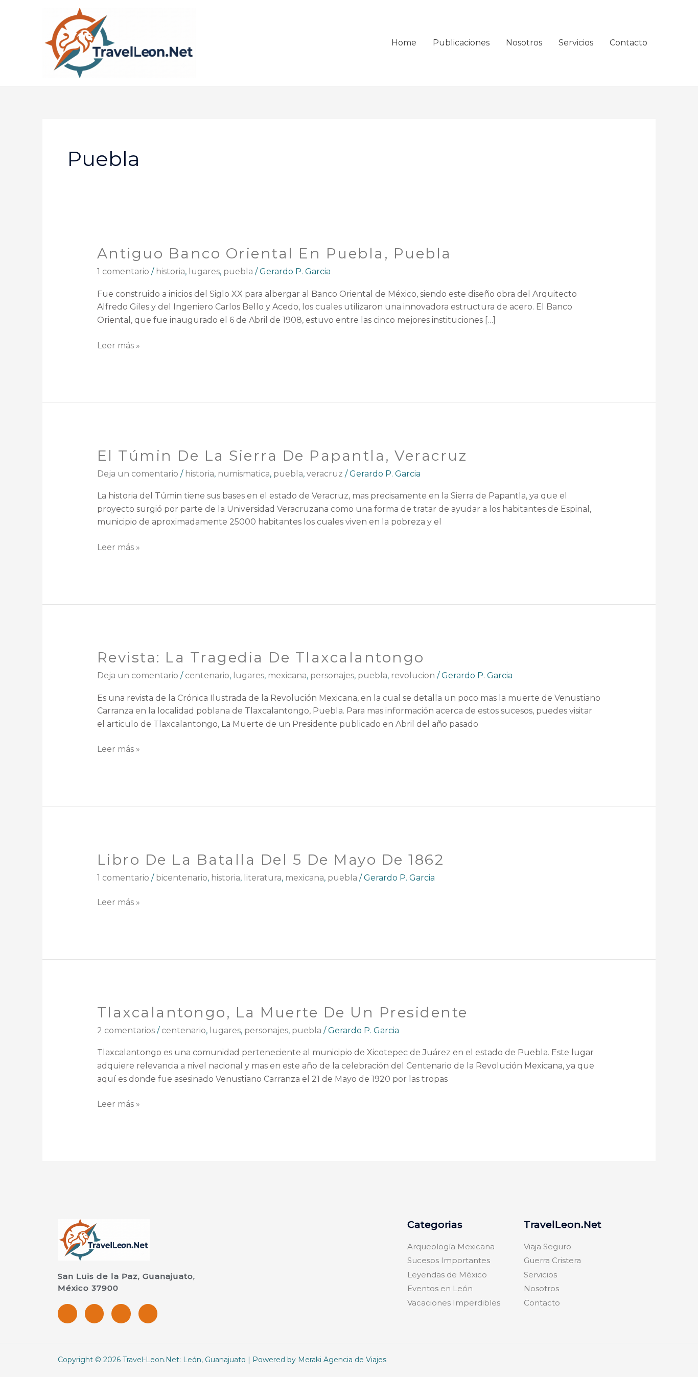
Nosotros (524, 43)
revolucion (413, 675)
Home (403, 43)
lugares (204, 271)
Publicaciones (461, 43)
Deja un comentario (137, 474)
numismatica (244, 474)
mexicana (287, 675)
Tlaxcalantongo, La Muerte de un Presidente (282, 1012)
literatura (263, 878)
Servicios (576, 43)
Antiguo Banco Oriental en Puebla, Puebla (274, 253)
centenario (207, 675)
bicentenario (181, 878)
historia (170, 271)
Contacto (628, 43)
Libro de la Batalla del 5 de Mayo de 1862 (271, 859)
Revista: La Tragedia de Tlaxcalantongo (261, 657)
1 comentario (123, 271)
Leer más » (118, 344)
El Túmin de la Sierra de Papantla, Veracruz (282, 455)
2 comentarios (126, 1030)
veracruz (325, 474)
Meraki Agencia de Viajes (342, 1359)
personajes (332, 675)
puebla (238, 271)
